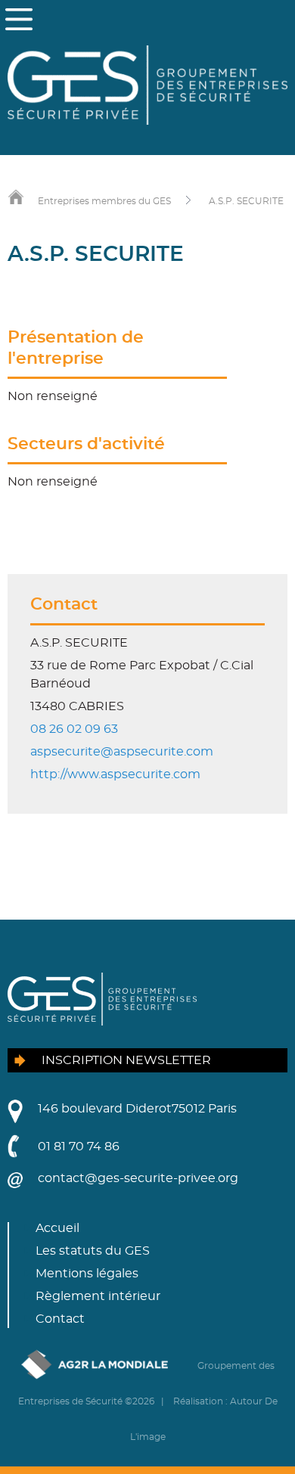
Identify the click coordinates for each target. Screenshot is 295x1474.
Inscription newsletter (126, 1060)
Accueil (57, 1228)
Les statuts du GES (93, 1251)
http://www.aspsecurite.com (115, 774)
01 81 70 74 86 (79, 1146)
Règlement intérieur (98, 1296)
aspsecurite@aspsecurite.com (121, 752)
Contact (60, 1319)
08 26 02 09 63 (74, 729)
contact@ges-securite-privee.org (138, 1178)
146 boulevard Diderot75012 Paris (137, 1109)
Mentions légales (87, 1274)
